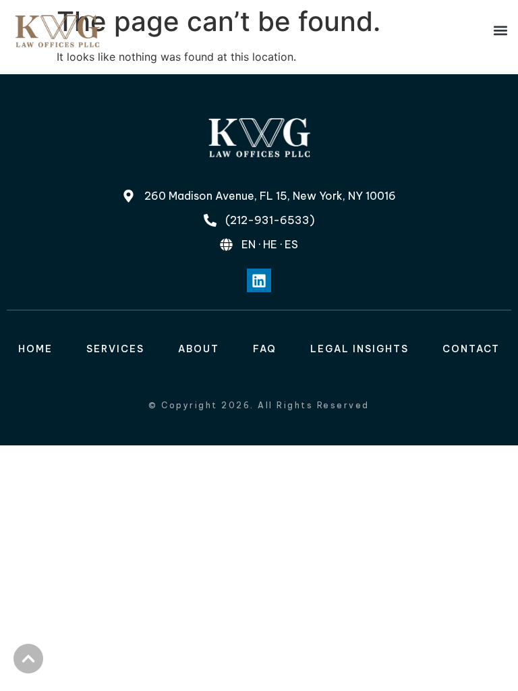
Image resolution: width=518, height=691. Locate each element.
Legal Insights (359, 349)
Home (35, 349)
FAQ (265, 349)
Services (115, 349)
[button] (500, 31)
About (198, 349)
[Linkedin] (258, 280)
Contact (471, 349)
